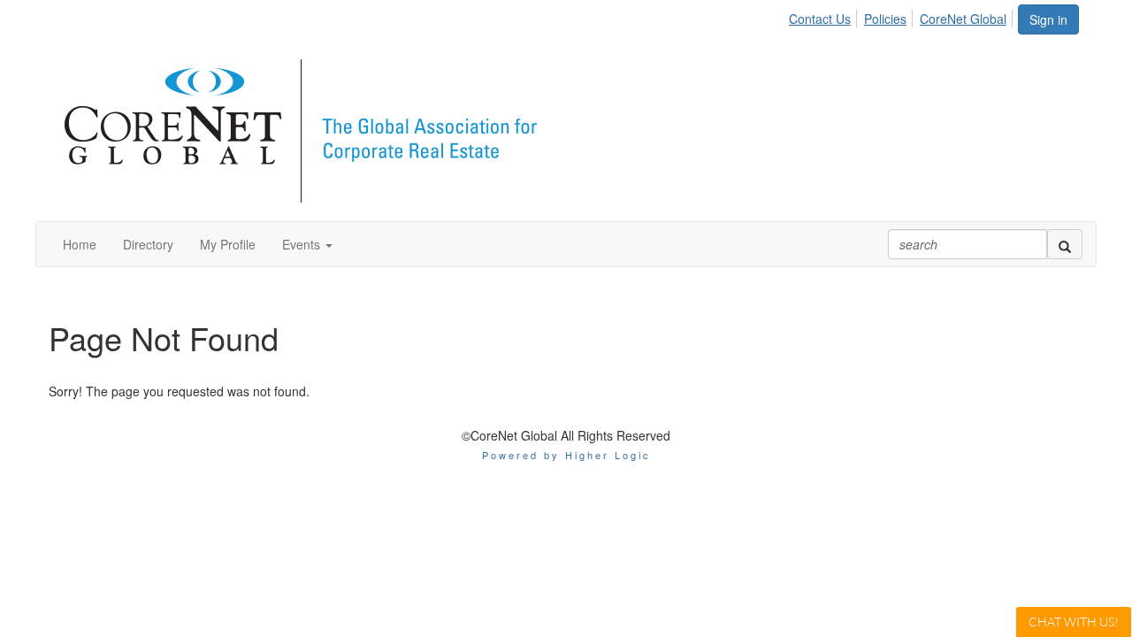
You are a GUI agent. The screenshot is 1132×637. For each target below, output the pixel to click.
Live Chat (1073, 621)
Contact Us (820, 18)
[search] (1064, 244)
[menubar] (902, 15)
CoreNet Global (963, 18)
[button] (307, 244)
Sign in (1048, 19)
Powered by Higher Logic (566, 455)
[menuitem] (824, 15)
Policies (885, 18)
